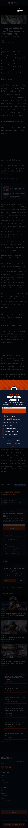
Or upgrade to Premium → (12, 422)
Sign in (18, 440)
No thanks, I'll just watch (14, 443)
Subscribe (13, 411)
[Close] (26, 382)
